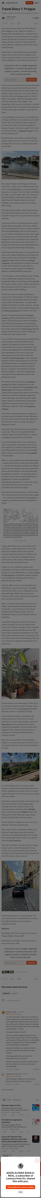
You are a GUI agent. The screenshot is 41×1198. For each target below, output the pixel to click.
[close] (37, 1160)
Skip (20, 1192)
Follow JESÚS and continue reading (20, 1187)
